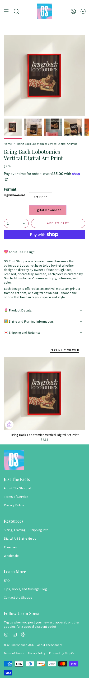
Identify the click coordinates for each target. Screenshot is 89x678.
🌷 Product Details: (18, 310)
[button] (16, 11)
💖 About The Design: (19, 252)
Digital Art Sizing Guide (20, 538)
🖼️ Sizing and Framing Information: (29, 321)
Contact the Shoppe (18, 597)
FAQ (7, 580)
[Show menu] (6, 11)
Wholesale (11, 556)
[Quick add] (9, 424)
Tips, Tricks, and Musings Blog (25, 589)
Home (8, 143)
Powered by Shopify (61, 653)
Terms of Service (16, 497)
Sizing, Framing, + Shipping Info (26, 530)
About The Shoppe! (17, 488)
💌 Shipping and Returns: (22, 332)
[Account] (73, 11)
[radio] (40, 197)
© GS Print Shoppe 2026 (18, 645)
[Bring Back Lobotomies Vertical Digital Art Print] (44, 393)
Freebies (10, 547)
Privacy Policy (14, 505)
